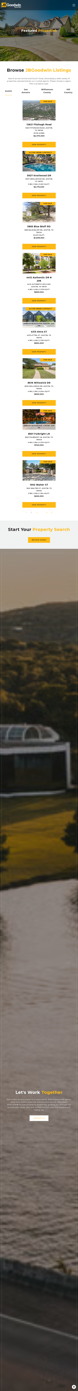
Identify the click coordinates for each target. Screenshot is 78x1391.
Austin (8, 91)
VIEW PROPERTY (39, 144)
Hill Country (68, 91)
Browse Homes (39, 540)
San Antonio (26, 91)
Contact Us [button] (39, 1118)
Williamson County (47, 91)
